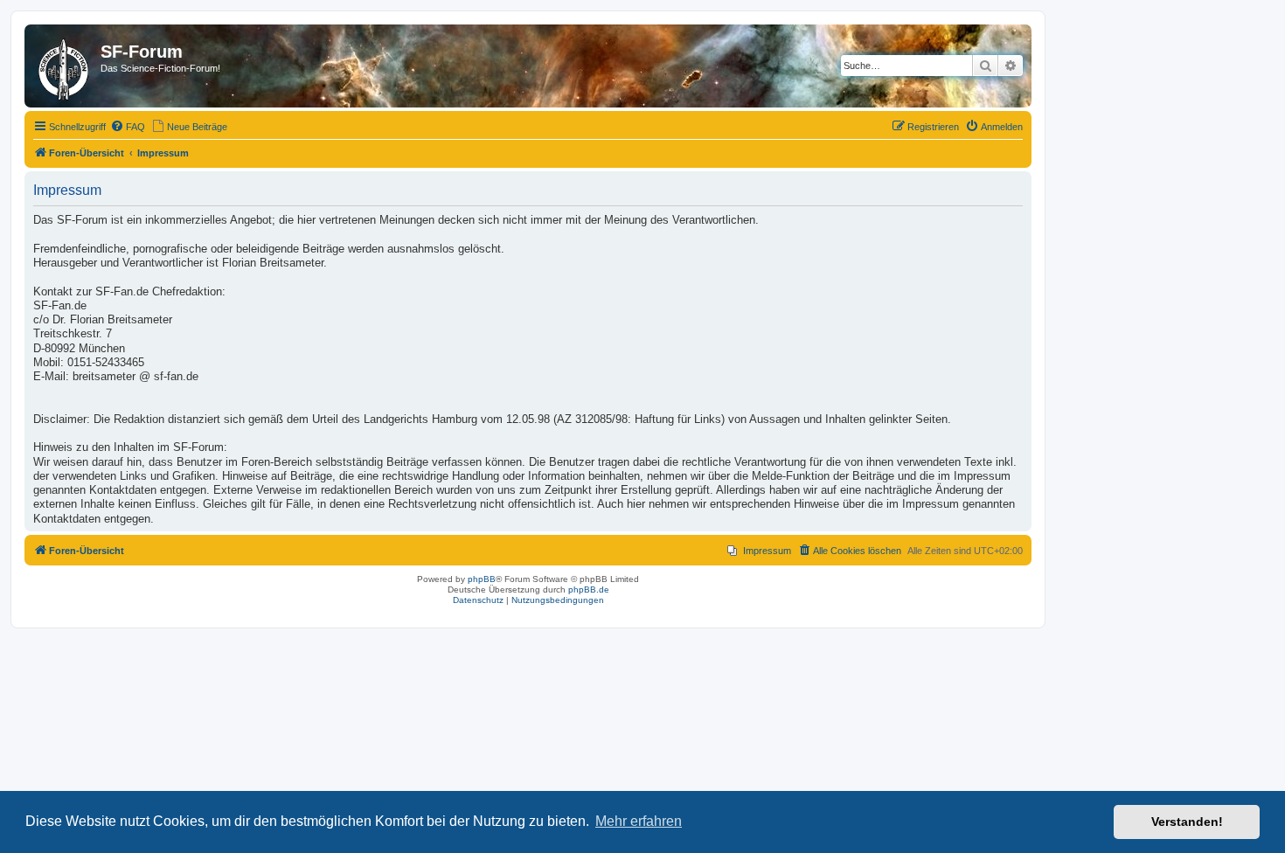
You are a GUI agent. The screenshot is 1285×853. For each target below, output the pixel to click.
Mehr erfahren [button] (638, 821)
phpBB (482, 579)
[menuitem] (127, 126)
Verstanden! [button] (1187, 822)
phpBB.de (588, 589)
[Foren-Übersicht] (65, 66)
